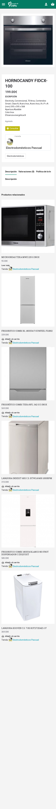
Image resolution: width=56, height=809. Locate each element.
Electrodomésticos (15, 156)
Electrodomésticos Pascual (24, 148)
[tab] (11, 172)
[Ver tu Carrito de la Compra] (53, 4)
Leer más (5, 265)
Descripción (11, 171)
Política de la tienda (45, 171)
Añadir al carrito (12, 339)
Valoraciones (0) (26, 171)
